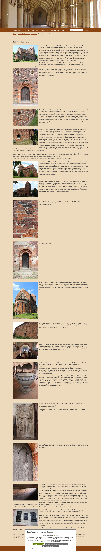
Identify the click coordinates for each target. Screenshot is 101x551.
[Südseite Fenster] (25, 137)
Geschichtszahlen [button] (55, 30)
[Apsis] (25, 300)
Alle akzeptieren (39, 544)
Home (14, 34)
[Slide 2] (48, 27)
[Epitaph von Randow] (25, 421)
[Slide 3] (50, 27)
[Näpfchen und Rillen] (25, 117)
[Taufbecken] (25, 380)
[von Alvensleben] (25, 517)
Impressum (29, 548)
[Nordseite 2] (25, 330)
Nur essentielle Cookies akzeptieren (56, 544)
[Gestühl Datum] (25, 492)
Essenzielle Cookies (48, 535)
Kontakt (64, 30)
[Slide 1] (46, 27)
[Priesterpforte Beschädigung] (25, 462)
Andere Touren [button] (45, 30)
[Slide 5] (55, 27)
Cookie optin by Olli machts (71, 550)
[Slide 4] (52, 27)
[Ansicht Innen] (25, 350)
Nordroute (34, 34)
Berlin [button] (37, 30)
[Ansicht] (25, 53)
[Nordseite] (25, 189)
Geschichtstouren (17, 30)
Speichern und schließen (50, 546)
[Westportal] (25, 87)
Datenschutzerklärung (36, 548)
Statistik (56, 535)
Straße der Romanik (24, 34)
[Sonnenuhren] (25, 219)
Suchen (86, 30)
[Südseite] (25, 169)
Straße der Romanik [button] (29, 30)
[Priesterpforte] (25, 260)
